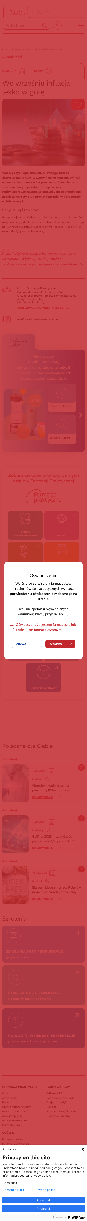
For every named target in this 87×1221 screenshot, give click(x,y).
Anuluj (21, 644)
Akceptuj (56, 644)
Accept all (43, 1200)
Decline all (43, 1208)
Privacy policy (45, 1190)
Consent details (13, 1190)
